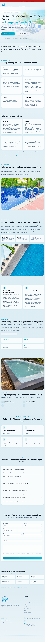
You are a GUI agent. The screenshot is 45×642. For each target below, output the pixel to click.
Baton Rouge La (5, 582)
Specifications (18, 155)
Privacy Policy (4, 630)
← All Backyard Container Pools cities (36, 573)
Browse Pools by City (28, 608)
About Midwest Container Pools (7, 626)
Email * (4, 528)
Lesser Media (33, 637)
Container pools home (18, 587)
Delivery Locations (27, 612)
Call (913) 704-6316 (24, 33)
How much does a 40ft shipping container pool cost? (13, 476)
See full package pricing (8, 333)
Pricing (13, 155)
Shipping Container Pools (29, 600)
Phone (4, 533)
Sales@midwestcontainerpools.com (33, 618)
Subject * (5, 538)
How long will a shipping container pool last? (12, 479)
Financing (3, 624)
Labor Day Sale (4, 618)
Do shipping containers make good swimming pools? (13, 472)
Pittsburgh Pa (33, 582)
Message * (5, 544)
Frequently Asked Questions (6, 620)
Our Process (26, 604)
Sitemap (28, 637)
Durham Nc (33, 577)
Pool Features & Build (28, 602)
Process (27, 155)
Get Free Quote (7, 33)
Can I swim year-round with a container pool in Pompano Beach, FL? (16, 494)
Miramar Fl (4, 577)
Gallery (23, 155)
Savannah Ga (19, 577)
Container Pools (27, 598)
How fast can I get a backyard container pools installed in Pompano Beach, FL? (18, 486)
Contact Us (3, 628)
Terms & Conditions (5, 632)
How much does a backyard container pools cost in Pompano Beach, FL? (17, 483)
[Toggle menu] (42, 4)
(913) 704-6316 (29, 620)
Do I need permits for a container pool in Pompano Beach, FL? (15, 490)
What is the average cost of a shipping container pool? (13, 469)
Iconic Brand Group (40, 637)
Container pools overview (6, 155)
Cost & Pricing (26, 606)
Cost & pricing (10, 587)
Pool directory (4, 587)
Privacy (21, 637)
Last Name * (25, 523)
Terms (25, 637)
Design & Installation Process (7, 622)
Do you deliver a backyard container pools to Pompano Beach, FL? (15, 501)
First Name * (5, 523)
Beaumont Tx (19, 582)
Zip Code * (25, 533)
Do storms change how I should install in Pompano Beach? (14, 497)
